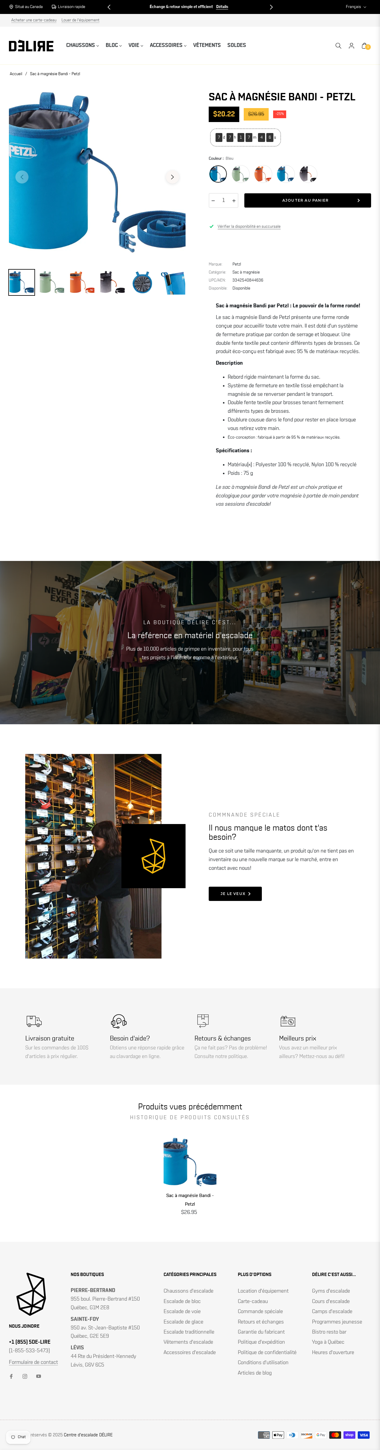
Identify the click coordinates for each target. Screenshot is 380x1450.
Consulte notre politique (220, 1056)
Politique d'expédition (261, 1342)
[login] (351, 45)
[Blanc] (308, 174)
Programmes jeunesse (337, 1322)
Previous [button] (21, 177)
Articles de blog (255, 1373)
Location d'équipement (263, 1291)
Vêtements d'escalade (188, 1342)
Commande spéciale (260, 1311)
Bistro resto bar (329, 1332)
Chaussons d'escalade (188, 1291)
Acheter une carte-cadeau (33, 20)
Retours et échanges (261, 1322)
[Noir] (286, 174)
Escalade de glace (183, 1322)
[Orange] (263, 174)
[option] (97, 173)
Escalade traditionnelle (189, 1332)
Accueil (16, 74)
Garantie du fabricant (261, 1332)
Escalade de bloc (182, 1301)
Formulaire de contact (33, 1362)
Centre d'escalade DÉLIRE (88, 1435)
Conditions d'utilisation (263, 1362)
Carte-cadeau (253, 1301)
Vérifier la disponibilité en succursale (249, 226)
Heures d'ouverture (333, 1352)
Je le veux (233, 893)
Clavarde (225, 7)
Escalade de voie (182, 1311)
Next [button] (172, 177)
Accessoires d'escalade (190, 1352)
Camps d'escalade (332, 1311)
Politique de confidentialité (267, 1352)
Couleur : (221, 158)
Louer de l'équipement (80, 20)
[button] (108, 7)
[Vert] (241, 174)
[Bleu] (218, 174)
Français (353, 7)
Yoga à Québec (328, 1342)
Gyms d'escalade (331, 1291)
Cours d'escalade (331, 1301)
